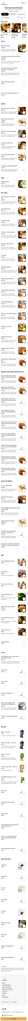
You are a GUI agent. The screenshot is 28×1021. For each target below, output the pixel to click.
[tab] (5, 14)
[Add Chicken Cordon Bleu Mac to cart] (24, 236)
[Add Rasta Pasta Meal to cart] (24, 50)
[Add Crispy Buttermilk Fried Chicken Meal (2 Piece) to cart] (24, 62)
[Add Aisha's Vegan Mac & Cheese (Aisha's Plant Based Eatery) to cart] (24, 381)
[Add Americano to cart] (24, 868)
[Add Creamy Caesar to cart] (24, 186)
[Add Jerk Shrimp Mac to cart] (24, 225)
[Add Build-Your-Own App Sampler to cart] (24, 136)
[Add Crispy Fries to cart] (24, 575)
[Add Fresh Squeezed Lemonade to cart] (24, 851)
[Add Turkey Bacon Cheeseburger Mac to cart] (24, 364)
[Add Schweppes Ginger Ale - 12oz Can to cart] (24, 782)
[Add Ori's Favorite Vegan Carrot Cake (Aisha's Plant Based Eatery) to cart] (24, 708)
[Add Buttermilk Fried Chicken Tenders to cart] (24, 124)
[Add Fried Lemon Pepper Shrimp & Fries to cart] (24, 96)
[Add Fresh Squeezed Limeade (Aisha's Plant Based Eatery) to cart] (24, 828)
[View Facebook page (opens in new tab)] (3, 1009)
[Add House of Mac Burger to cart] (24, 490)
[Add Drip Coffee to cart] (24, 903)
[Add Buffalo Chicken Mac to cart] (24, 341)
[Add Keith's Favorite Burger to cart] (24, 501)
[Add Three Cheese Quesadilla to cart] (24, 159)
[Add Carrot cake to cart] (24, 673)
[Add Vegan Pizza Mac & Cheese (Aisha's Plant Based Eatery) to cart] (24, 439)
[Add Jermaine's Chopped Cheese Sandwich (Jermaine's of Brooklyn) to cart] (24, 536)
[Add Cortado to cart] (24, 891)
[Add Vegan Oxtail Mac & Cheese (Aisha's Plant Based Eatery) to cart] (24, 473)
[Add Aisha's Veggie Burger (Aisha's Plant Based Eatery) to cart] (24, 513)
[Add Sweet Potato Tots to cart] (24, 634)
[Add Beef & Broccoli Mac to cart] (24, 329)
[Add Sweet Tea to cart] (24, 794)
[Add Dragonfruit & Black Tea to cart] (24, 949)
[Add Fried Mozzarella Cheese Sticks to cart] (24, 170)
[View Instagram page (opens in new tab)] (5, 1009)
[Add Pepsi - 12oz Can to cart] (24, 736)
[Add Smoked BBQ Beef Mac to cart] (24, 306)
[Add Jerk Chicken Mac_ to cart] (8, 31)
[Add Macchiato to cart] (24, 937)
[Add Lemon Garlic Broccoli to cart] (24, 599)
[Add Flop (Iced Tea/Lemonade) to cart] (24, 805)
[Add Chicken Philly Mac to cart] (24, 271)
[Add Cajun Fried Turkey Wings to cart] (24, 85)
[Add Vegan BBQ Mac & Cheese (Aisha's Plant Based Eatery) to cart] (24, 415)
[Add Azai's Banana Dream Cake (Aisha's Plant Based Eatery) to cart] (24, 662)
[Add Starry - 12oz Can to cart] (24, 759)
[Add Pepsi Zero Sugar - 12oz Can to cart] (24, 747)
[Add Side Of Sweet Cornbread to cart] (24, 622)
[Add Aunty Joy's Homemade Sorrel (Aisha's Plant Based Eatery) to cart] (24, 840)
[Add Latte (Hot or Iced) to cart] (24, 926)
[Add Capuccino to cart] (24, 879)
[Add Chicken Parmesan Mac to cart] (24, 248)
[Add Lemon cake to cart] (24, 685)
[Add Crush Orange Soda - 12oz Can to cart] (24, 770)
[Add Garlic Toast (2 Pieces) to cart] (24, 587)
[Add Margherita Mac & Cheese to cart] (24, 353)
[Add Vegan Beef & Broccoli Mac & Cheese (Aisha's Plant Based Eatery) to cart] (24, 462)
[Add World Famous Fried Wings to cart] (19, 31)
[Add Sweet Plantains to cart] (24, 645)
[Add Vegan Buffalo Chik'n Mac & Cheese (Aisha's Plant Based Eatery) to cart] (24, 404)
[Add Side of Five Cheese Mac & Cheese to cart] (24, 610)
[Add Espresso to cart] (24, 914)
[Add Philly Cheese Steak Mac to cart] (24, 283)
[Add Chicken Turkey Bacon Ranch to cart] (24, 318)
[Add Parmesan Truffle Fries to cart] (24, 147)
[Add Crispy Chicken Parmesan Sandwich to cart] (24, 525)
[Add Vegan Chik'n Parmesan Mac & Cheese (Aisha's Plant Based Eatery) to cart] (24, 427)
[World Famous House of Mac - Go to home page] (4, 3)
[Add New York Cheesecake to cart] (24, 696)
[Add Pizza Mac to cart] (24, 260)
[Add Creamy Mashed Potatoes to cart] (24, 564)
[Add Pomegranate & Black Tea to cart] (24, 960)
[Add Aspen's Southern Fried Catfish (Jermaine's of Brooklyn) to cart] (24, 73)
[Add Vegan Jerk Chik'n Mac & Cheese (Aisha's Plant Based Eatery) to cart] (24, 392)
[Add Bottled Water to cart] (24, 817)
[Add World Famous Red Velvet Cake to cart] (24, 719)
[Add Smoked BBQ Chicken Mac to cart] (24, 295)
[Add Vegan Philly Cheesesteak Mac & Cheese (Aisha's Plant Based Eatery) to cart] (24, 450)
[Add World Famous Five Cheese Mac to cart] (24, 202)
